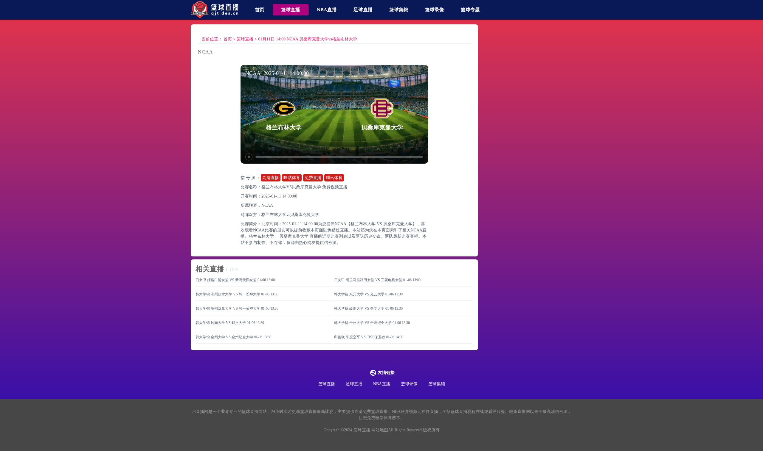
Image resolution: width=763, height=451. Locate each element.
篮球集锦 (398, 9)
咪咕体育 (291, 178)
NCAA (267, 205)
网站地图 (379, 430)
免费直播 (313, 178)
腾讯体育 (334, 178)
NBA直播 (327, 9)
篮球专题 (470, 9)
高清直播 (270, 178)
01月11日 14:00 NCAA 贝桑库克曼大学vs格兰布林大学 (307, 39)
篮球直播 (290, 9)
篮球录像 (434, 9)
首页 (259, 9)
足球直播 (363, 9)
